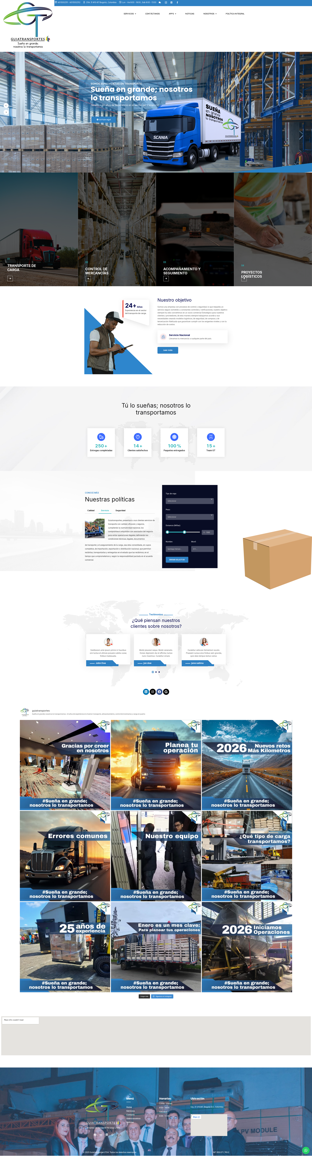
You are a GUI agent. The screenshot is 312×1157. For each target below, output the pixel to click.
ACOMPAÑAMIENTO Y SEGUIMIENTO (182, 271)
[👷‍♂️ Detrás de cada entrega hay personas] (156, 856)
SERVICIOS (129, 13)
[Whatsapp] (112, 1134)
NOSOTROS (208, 13)
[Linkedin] (146, 692)
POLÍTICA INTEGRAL (235, 13)
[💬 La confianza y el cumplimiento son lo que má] (65, 765)
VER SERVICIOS (104, 132)
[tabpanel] (108, 649)
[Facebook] (159, 692)
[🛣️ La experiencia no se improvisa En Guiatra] (65, 947)
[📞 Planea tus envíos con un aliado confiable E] (156, 765)
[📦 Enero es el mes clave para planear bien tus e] (156, 947)
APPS (171, 13)
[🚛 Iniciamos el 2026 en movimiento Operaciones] (247, 947)
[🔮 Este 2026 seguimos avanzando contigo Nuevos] (247, 765)
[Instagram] (153, 692)
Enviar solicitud (177, 560)
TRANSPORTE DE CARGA (21, 268)
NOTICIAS (189, 13)
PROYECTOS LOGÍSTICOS (251, 274)
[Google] (166, 692)
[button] (306, 1150)
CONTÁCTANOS (152, 13)
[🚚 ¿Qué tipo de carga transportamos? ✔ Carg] (247, 856)
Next (229, 654)
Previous (82, 654)
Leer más (167, 350)
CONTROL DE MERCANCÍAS (96, 271)
